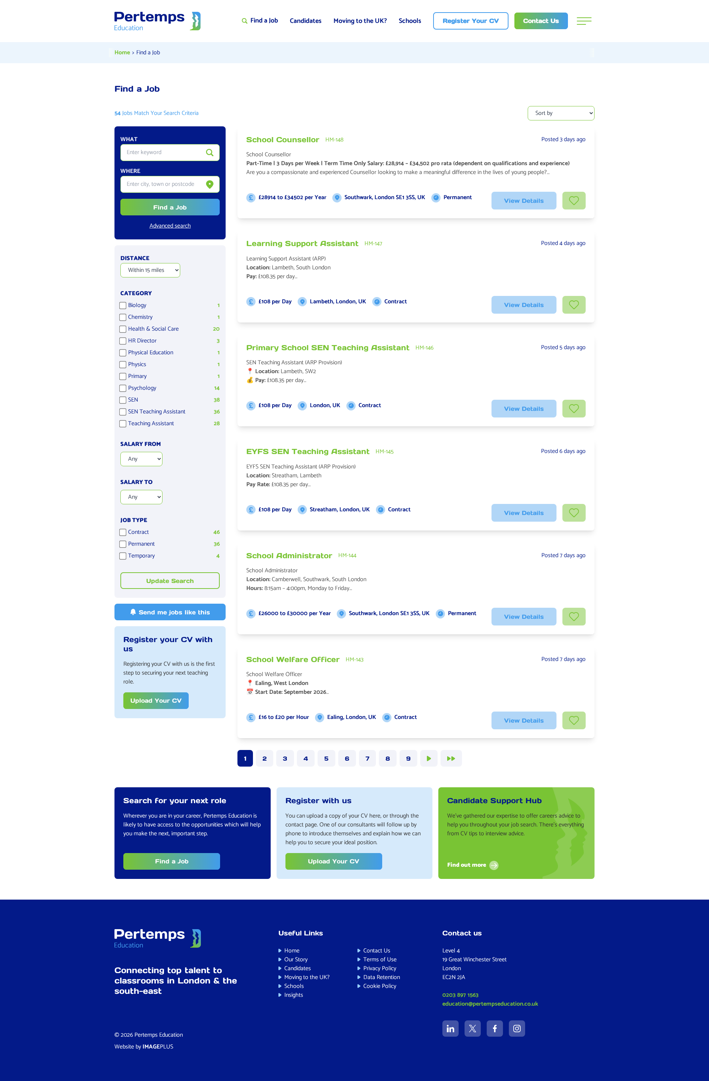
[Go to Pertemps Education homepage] (157, 21)
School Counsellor (282, 139)
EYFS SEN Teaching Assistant (308, 451)
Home (122, 53)
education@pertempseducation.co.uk (490, 1004)
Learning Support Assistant (302, 243)
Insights (293, 995)
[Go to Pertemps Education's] (450, 1028)
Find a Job (148, 53)
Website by (143, 1047)
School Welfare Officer (293, 659)
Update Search (170, 580)
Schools (410, 21)
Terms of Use (380, 960)
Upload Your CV (156, 700)
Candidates (306, 21)
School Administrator (289, 555)
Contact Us (376, 951)
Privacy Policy (379, 968)
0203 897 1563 (460, 995)
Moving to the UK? (360, 21)
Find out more (466, 865)
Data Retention (381, 977)
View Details (524, 200)
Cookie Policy (379, 986)
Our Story (296, 960)
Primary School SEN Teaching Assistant (328, 347)
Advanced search (170, 226)
